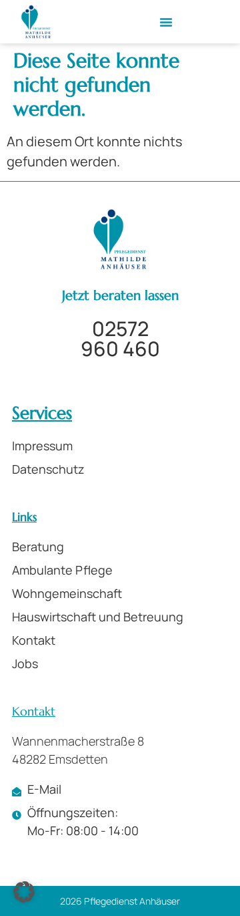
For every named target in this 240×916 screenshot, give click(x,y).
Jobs (25, 663)
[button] (166, 22)
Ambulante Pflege (62, 570)
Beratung (38, 547)
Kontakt (33, 640)
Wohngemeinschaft (67, 593)
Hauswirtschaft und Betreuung (97, 617)
